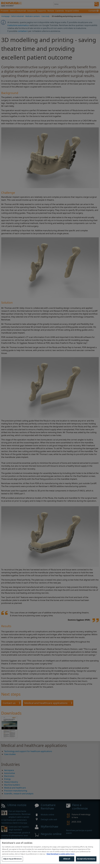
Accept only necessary (86, 859)
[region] (50, 851)
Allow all (66, 859)
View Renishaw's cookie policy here (60, 854)
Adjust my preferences (12, 859)
